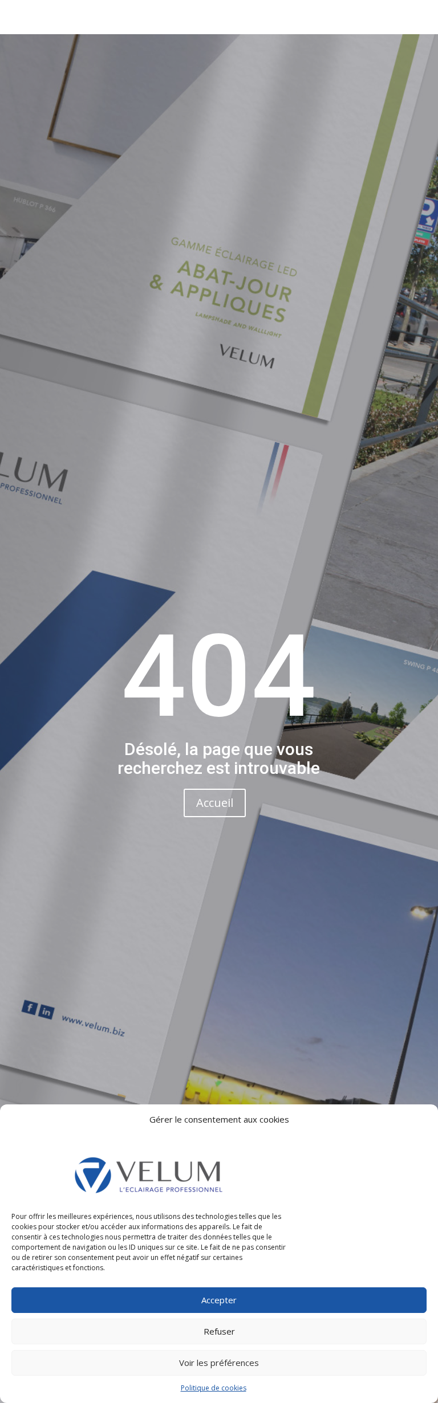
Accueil (214, 802)
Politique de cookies (213, 1388)
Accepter (219, 1300)
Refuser (219, 1331)
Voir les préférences (219, 1362)
